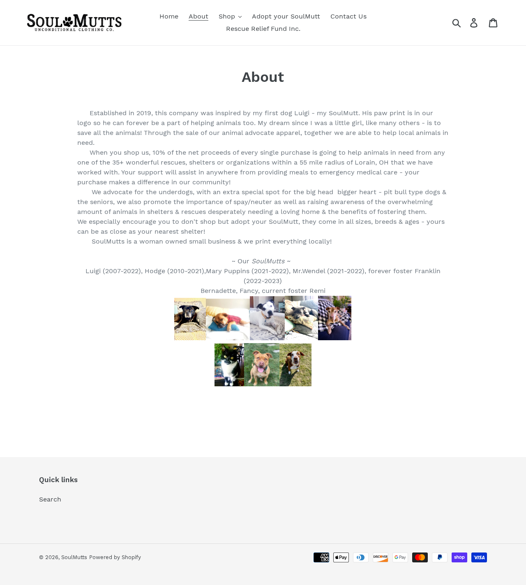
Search (50, 499)
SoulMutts (74, 557)
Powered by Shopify (115, 557)
